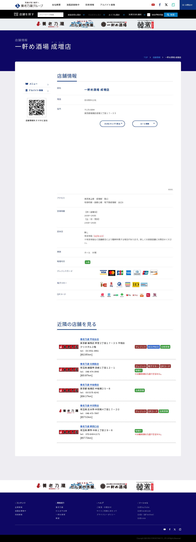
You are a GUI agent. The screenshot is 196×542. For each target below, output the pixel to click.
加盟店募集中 (73, 4)
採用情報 (89, 4)
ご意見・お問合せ (104, 507)
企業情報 (19, 507)
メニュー (33, 83)
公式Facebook (144, 511)
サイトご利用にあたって (107, 511)
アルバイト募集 (107, 4)
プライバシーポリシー (106, 514)
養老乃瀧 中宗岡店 (89, 405)
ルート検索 (144, 124)
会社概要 (56, 4)
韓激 (58, 518)
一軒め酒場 (60, 514)
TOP (146, 57)
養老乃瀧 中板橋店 (89, 384)
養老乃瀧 (59, 507)
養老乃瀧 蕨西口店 (89, 426)
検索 (172, 14)
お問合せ (188, 5)
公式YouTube (143, 507)
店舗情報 (156, 57)
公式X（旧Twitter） (146, 514)
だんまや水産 (61, 511)
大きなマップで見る (112, 124)
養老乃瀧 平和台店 (89, 339)
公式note (142, 518)
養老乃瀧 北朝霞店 (89, 363)
